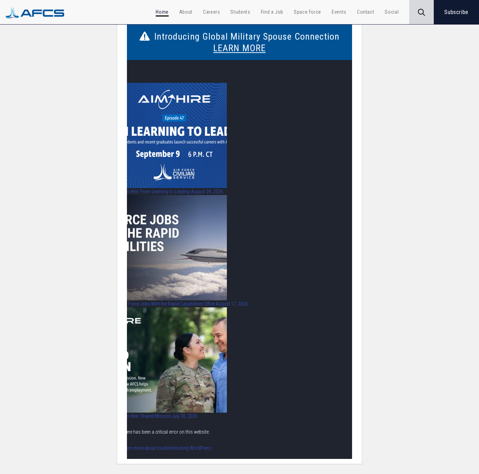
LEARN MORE (239, 48)
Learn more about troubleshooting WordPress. (167, 448)
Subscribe (456, 12)
